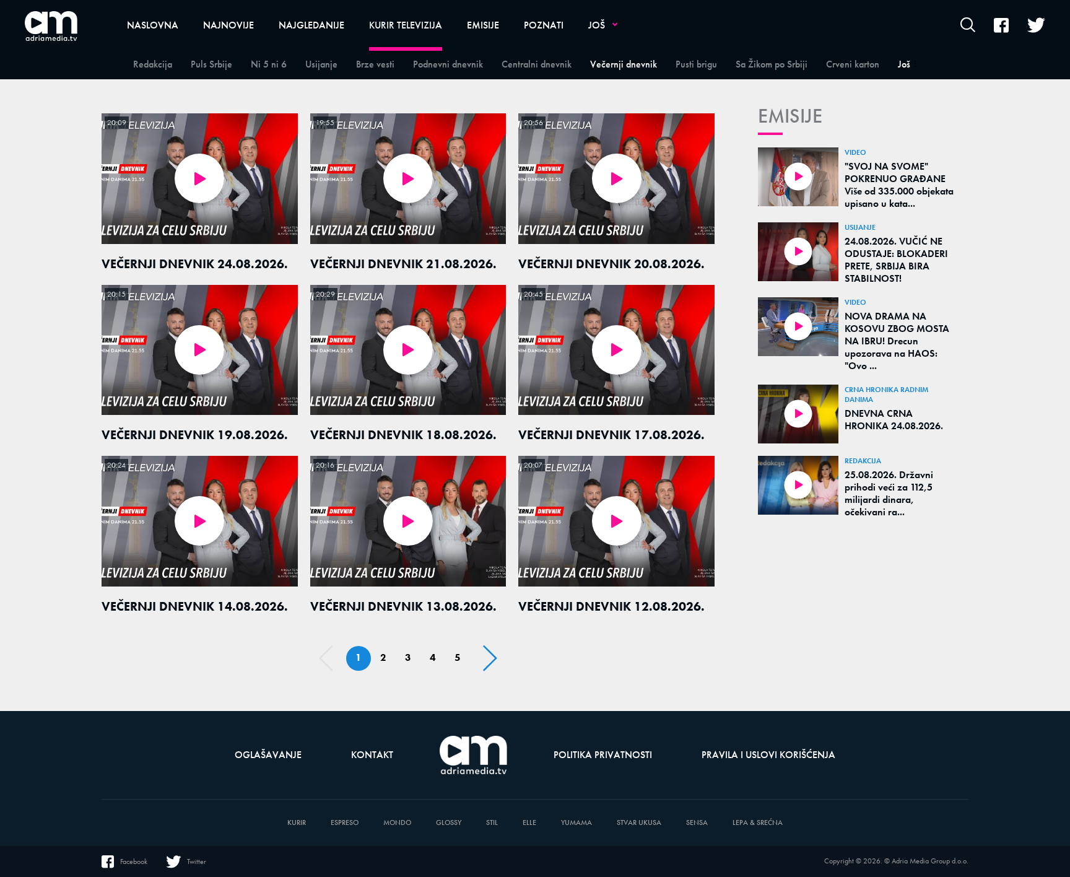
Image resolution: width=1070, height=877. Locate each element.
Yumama (576, 822)
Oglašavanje (268, 754)
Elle (529, 822)
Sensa (697, 822)
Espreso (345, 822)
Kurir (296, 822)
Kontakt (372, 754)
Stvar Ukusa (639, 822)
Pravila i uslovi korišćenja (768, 754)
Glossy (448, 822)
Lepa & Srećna (758, 822)
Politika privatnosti (603, 754)
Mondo (397, 822)
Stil (492, 822)
